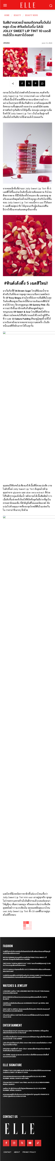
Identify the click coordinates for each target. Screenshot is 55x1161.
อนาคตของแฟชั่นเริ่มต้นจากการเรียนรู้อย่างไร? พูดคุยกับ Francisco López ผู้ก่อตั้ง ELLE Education (26, 1095)
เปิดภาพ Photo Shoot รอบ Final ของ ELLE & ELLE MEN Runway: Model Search (26, 1083)
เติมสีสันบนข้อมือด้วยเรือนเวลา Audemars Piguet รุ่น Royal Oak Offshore (26, 1004)
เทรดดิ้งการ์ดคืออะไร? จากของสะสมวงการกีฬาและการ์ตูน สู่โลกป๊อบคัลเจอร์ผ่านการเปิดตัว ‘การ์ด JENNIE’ (27, 1038)
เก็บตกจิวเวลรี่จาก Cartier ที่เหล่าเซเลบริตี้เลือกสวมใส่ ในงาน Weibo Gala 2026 (26, 1016)
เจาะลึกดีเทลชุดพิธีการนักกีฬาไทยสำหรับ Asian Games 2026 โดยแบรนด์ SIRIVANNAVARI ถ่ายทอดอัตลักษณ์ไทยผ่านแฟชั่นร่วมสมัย (27, 976)
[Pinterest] (35, 83)
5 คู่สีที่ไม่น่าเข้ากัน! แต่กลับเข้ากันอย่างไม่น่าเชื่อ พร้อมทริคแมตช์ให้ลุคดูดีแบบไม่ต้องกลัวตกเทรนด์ (26, 952)
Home (7, 15)
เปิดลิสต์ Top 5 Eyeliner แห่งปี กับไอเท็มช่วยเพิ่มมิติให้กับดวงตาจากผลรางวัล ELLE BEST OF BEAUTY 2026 (27, 1071)
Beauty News (31, 15)
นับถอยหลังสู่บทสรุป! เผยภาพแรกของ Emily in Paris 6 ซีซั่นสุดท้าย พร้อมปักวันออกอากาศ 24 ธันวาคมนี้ (26, 1032)
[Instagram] (14, 1143)
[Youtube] (30, 1143)
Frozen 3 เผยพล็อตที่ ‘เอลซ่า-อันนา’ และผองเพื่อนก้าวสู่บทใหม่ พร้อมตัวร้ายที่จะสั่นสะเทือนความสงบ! (26, 1050)
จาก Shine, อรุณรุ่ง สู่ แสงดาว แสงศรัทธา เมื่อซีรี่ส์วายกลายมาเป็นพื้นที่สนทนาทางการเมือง (26, 1056)
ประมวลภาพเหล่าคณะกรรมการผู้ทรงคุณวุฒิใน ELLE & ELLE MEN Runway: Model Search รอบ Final (24, 1077)
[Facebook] (22, 83)
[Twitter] (22, 1143)
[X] (29, 83)
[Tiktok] (38, 1143)
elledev (6, 43)
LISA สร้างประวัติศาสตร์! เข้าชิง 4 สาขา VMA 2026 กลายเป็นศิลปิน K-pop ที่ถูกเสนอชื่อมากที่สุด (27, 1044)
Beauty (17, 15)
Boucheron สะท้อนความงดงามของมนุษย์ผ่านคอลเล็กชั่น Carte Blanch (25, 998)
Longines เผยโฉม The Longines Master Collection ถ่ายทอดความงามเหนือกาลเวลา (26, 992)
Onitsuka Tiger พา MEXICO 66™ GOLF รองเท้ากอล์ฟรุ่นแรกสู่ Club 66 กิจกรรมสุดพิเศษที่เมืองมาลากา (26, 964)
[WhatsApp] (42, 83)
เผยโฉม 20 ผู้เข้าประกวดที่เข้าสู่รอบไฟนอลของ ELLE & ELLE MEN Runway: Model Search (24, 1089)
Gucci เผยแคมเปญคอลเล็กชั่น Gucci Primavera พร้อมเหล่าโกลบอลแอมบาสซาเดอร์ (26, 970)
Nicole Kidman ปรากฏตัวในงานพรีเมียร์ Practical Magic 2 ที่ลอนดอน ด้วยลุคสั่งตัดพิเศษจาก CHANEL (25, 958)
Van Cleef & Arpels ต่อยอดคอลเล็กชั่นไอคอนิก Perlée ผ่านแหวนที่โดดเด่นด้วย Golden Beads (26, 1010)
